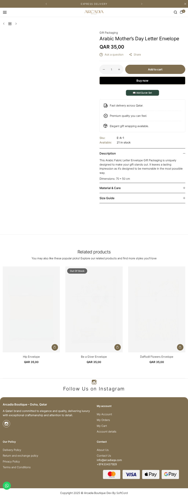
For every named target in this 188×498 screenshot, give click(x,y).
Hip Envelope (31, 356)
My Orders (103, 420)
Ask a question (114, 54)
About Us (103, 450)
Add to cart (155, 69)
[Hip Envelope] (31, 309)
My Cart (102, 426)
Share (137, 54)
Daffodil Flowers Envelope (156, 356)
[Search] (175, 12)
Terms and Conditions (17, 467)
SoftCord (122, 493)
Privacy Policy (11, 461)
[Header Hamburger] (6, 12)
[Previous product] (5, 24)
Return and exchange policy (20, 455)
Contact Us (104, 455)
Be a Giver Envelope (94, 356)
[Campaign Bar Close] (185, 4)
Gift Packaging (109, 32)
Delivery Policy (12, 450)
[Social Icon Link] (94, 382)
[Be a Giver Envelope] (93, 309)
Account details (106, 431)
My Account (104, 414)
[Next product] (15, 24)
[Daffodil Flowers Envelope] (156, 309)
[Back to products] (9, 23)
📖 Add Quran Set (142, 92)
